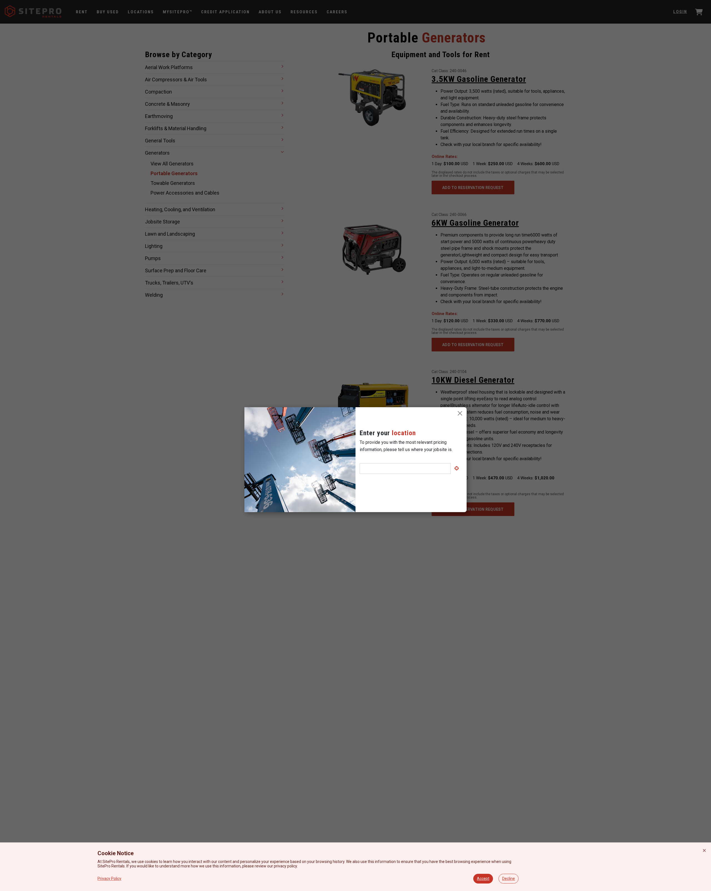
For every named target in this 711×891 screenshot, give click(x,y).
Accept (483, 878)
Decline (508, 878)
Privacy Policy (109, 878)
